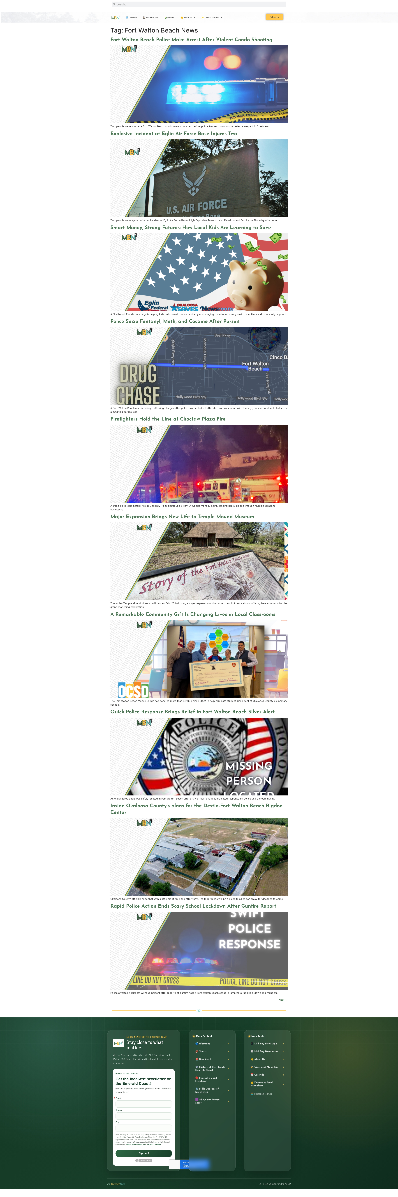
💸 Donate (169, 17)
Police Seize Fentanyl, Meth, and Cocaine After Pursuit (175, 321)
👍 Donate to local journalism (261, 1084)
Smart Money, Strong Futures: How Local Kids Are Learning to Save (190, 227)
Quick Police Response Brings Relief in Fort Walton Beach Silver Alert (192, 712)
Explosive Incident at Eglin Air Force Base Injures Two (173, 133)
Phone (119, 1110)
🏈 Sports (201, 1051)
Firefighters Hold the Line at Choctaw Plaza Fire (168, 419)
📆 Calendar (258, 1075)
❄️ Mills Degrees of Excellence (207, 1090)
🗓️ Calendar (131, 17)
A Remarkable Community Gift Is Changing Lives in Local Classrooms (192, 614)
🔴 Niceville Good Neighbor (206, 1079)
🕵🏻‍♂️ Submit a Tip (150, 17)
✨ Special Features (210, 17)
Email (118, 1098)
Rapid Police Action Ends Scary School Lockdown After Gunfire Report (193, 906)
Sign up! (144, 1153)
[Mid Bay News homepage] (118, 1043)
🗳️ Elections (202, 1044)
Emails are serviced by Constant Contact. (143, 1145)
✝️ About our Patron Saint (207, 1101)
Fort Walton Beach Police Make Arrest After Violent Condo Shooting (191, 39)
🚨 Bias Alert (203, 1059)
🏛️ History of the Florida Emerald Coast (210, 1068)
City (117, 1122)
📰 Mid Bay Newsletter (264, 1051)
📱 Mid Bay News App (263, 1044)
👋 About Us (186, 17)
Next (283, 1000)
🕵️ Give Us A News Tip (264, 1067)
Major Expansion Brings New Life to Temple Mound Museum (182, 516)
